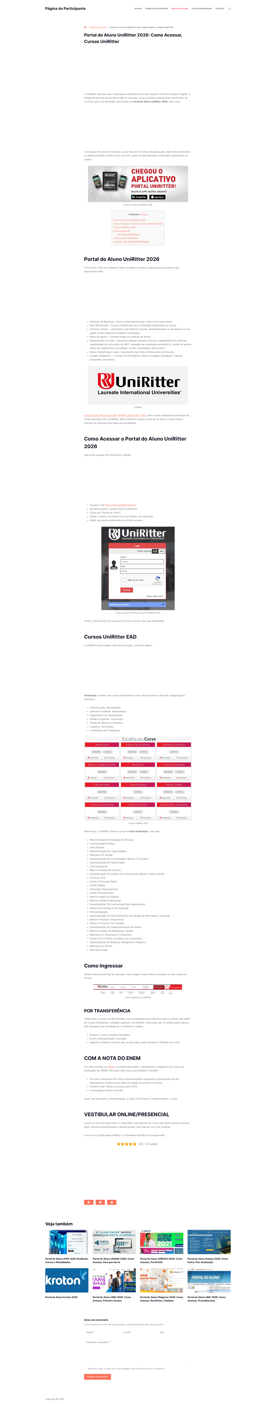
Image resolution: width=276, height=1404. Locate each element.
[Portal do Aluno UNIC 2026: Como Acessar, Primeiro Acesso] (114, 1280)
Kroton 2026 (91, 415)
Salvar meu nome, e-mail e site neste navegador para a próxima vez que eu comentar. (126, 1368)
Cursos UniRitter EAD (124, 227)
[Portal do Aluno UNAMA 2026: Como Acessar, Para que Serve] (114, 1242)
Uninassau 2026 (107, 415)
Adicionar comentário (98, 1342)
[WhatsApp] (111, 1202)
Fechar (143, 214)
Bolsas (138, 8)
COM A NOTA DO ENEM (125, 238)
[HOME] (85, 27)
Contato (219, 8)
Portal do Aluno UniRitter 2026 (129, 220)
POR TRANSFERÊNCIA (128, 234)
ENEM (111, 1066)
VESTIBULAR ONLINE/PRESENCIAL (131, 241)
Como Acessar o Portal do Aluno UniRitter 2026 (138, 223)
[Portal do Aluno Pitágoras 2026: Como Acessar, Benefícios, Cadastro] (161, 1280)
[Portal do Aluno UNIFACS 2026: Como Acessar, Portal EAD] (161, 1242)
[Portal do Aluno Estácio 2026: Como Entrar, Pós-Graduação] (209, 1242)
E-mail (127, 1332)
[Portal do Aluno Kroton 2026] (66, 1280)
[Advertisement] (138, 70)
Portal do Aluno (179, 8)
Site (162, 1332)
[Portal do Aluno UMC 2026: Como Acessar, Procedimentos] (209, 1280)
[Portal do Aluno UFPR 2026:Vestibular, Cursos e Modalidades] (66, 1242)
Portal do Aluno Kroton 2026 (61, 1297)
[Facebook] (88, 1202)
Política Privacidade (202, 8)
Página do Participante (65, 8)
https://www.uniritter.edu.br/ (120, 505)
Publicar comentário (97, 1376)
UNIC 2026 (140, 415)
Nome (90, 1332)
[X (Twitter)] (100, 1202)
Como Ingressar (121, 231)
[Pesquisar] (230, 9)
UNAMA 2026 (125, 415)
